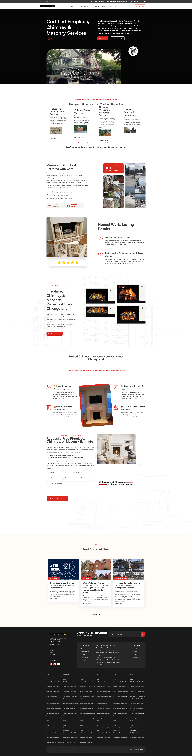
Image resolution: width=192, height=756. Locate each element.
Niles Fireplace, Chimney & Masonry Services (87, 713)
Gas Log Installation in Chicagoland (104, 655)
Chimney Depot (84, 657)
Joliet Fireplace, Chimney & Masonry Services (137, 696)
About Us (83, 654)
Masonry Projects (85, 659)
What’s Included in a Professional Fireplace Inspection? (108, 662)
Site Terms (135, 651)
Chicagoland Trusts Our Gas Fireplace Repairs (106, 657)
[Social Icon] (47, 1)
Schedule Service (86, 6)
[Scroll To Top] (188, 752)
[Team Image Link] (100, 296)
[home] (47, 6)
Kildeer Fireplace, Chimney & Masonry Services (70, 703)
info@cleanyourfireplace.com (119, 1)
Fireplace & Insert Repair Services (103, 664)
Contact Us (83, 648)
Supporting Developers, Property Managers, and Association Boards (111, 650)
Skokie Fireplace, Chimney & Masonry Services (104, 732)
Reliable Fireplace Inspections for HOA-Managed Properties (109, 659)
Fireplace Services (85, 651)
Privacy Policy (140, 749)
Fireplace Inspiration (137, 657)
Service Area (135, 654)
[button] (74, 6)
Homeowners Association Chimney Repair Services (107, 652)
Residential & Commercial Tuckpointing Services (107, 647)
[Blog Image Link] (63, 570)
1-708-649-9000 (99, 1)
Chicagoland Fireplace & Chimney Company (65, 748)
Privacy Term (136, 648)
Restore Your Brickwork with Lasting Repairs (106, 645)
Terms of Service (133, 749)
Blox (80, 748)
